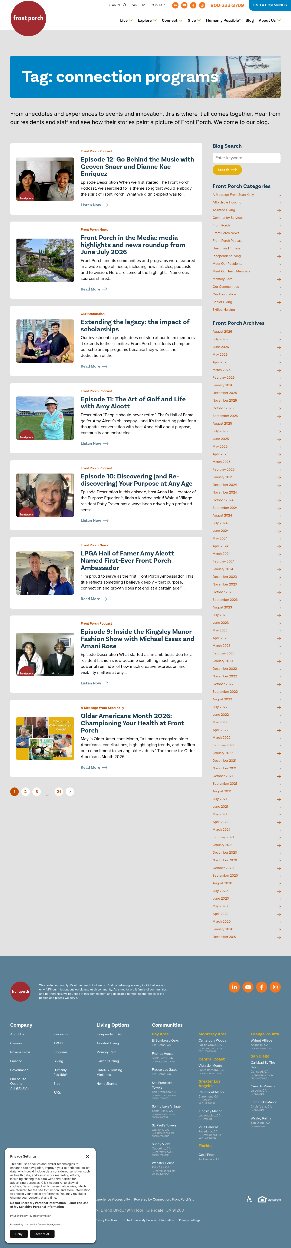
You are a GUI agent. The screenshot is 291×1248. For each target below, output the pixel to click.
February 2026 (224, 377)
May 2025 (220, 446)
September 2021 (225, 783)
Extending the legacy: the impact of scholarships (135, 326)
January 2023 (223, 661)
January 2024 (223, 569)
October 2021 (223, 776)
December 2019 (224, 937)
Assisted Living (224, 210)
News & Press (20, 1052)
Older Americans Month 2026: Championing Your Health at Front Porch (132, 723)
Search (115, 5)
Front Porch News (94, 230)
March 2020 (222, 921)
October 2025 (223, 408)
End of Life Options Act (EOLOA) (19, 1083)
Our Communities (226, 287)
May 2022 (220, 722)
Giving (58, 1061)
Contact (159, 5)
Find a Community (270, 5)
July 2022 (220, 707)
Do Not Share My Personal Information (148, 1220)
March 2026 (221, 370)
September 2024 (225, 508)
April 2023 (220, 638)
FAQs (57, 1092)
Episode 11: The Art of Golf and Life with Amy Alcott (133, 403)
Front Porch (221, 225)
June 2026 (221, 347)
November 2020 (225, 860)
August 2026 (222, 331)
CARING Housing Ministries (109, 1072)
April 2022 (220, 730)
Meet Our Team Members (231, 271)
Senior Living (222, 302)
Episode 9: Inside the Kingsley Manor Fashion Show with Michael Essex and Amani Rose (137, 638)
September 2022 (225, 692)
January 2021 (222, 845)
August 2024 (222, 515)
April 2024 (220, 546)
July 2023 (220, 615)
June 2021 (220, 806)
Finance (16, 1061)
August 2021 (222, 791)
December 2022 (225, 669)
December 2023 (225, 577)
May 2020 (220, 906)
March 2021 (221, 829)
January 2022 (223, 753)
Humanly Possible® (223, 20)
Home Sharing (107, 1083)
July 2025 (220, 431)
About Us (17, 1034)
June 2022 (221, 715)
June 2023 (221, 623)
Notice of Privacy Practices (99, 1220)
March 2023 (221, 646)
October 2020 (223, 868)
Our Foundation (93, 314)
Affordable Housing (227, 202)
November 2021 (224, 768)
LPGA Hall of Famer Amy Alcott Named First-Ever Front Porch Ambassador (127, 560)
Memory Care (223, 279)
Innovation (61, 1034)
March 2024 (221, 554)
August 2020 (222, 883)
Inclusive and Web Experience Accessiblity (98, 1199)
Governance (19, 1070)
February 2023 (224, 653)
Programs (60, 1052)
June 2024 (221, 531)
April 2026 (220, 362)
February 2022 (224, 745)
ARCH (58, 1043)
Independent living (227, 256)
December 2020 (225, 852)
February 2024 (224, 561)
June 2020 (221, 898)
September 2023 (225, 600)
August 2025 (222, 423)
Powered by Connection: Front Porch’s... (164, 1199)
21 (59, 792)
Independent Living (111, 1034)
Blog (250, 20)
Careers (138, 5)
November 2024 (225, 492)
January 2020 (223, 929)
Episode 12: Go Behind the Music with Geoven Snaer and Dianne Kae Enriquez (137, 166)
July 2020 (220, 891)
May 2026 (220, 354)
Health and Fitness (226, 248)
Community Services (228, 218)
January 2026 (223, 385)
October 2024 (223, 500)
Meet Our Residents (227, 264)
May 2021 (220, 814)
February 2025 (224, 469)
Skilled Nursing (224, 310)
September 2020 (225, 875)
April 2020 (221, 914)
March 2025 (221, 462)
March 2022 (221, 738)
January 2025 (223, 477)
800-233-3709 (227, 5)
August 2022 (222, 699)
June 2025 (221, 439)
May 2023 (220, 630)
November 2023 (225, 584)
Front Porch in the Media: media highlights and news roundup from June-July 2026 (133, 244)
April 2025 (220, 454)
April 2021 (220, 822)
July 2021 (220, 799)
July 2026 (220, 339)
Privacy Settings (189, 1220)
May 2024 (220, 538)
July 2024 (220, 523)
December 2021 (224, 761)
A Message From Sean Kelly (102, 708)
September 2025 (225, 416)
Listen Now (91, 205)
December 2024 (225, 485)
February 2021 (223, 837)
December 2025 (225, 393)
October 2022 (223, 684)
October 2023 (223, 592)
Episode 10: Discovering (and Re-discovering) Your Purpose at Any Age (137, 480)
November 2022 (225, 676)
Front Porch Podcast (96, 151)
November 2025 (225, 400)
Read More (90, 289)
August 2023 (222, 607)
